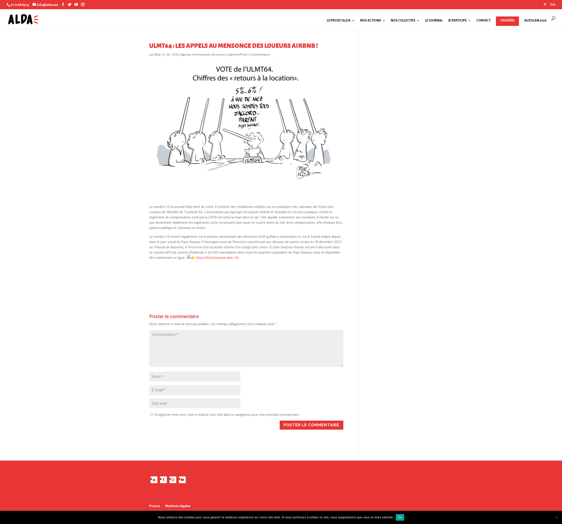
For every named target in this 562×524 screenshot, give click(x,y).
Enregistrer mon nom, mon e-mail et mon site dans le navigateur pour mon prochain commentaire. (227, 414)
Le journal (434, 20)
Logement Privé (236, 54)
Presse (154, 506)
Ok (400, 517)
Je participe (457, 20)
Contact (483, 20)
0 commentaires (259, 54)
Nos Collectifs (403, 20)
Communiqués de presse (208, 54)
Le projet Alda (339, 20)
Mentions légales (178, 506)
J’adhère (507, 20)
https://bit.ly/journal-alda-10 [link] (217, 257)
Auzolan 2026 (535, 20)
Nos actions (370, 20)
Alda (157, 54)
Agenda (186, 54)
